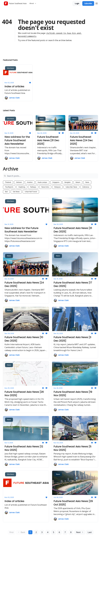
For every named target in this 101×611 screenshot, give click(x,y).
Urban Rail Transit (31, 192)
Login (77, 3)
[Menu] (96, 3)
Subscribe (88, 3)
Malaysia (57, 187)
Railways (33, 187)
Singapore (55, 182)
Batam (78, 182)
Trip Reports (9, 187)
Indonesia (85, 187)
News (87, 182)
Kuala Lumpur (42, 182)
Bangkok (67, 182)
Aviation (30, 182)
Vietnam (19, 182)
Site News (16, 192)
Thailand (8, 182)
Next (78, 532)
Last (90, 532)
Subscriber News (71, 187)
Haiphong (21, 187)
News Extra (45, 187)
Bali (6, 192)
